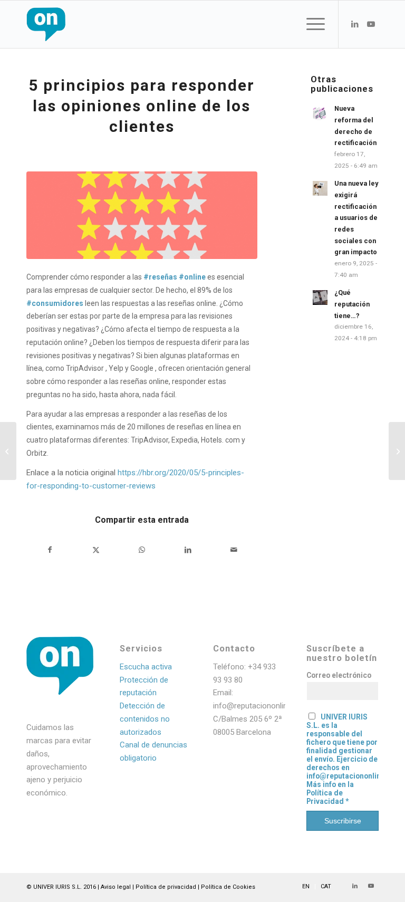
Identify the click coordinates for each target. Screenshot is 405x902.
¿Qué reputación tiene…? (352, 304)
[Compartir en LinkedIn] (187, 549)
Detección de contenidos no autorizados (145, 719)
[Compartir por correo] (234, 549)
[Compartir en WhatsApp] (142, 549)
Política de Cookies (228, 887)
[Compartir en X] (96, 549)
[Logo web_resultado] (78, 24)
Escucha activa (146, 666)
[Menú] (310, 24)
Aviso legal (116, 887)
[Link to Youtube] (371, 24)
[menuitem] (310, 24)
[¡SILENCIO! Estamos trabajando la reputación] (8, 451)
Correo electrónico (338, 675)
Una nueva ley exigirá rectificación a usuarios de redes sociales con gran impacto (356, 217)
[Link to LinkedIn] (355, 24)
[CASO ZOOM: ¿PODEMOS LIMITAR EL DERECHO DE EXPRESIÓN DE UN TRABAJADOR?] (397, 451)
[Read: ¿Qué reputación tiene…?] (320, 297)
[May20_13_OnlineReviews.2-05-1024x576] (141, 215)
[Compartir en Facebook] (50, 549)
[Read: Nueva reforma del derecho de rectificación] (320, 113)
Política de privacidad (166, 887)
